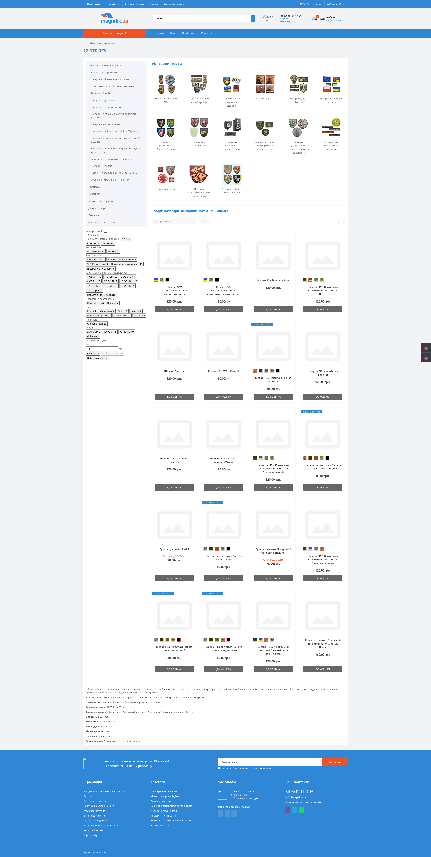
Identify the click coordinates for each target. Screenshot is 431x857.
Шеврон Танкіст (174, 371)
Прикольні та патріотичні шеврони (112, 86)
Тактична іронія (100, 93)
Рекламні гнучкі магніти (164, 815)
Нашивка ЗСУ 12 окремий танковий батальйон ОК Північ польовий (273, 468)
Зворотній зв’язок (93, 830)
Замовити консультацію (286, 20)
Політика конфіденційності (98, 806)
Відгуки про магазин (174, 3)
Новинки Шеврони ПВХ (105, 72)
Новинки (158, 33)
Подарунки (95, 215)
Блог (173, 33)
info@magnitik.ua (296, 797)
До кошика (174, 309)
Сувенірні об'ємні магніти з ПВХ (110, 179)
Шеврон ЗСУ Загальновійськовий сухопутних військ (174, 290)
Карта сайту (90, 835)
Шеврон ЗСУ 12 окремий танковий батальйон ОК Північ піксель (273, 650)
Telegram (294, 810)
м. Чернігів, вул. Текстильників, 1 (304, 802)
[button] (426, 357)
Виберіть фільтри (112, 353)
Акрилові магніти (161, 801)
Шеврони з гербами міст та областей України (113, 115)
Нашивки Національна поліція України (114, 131)
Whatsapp (301, 810)
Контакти (206, 33)
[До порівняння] (193, 239)
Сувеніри (94, 193)
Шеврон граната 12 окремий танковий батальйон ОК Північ (323, 643)
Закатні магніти (160, 825)
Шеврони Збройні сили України (110, 79)
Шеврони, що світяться (105, 100)
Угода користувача (242, 768)
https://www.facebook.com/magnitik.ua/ (220, 813)
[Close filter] (105, 232)
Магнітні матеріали (100, 201)
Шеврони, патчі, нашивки (105, 65)
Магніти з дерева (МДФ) (165, 796)
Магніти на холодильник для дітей (171, 820)
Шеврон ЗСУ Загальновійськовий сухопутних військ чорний (223, 290)
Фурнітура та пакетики (102, 222)
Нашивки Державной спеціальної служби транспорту (116, 150)
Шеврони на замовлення (106, 124)
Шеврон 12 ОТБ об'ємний (224, 371)
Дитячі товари (97, 208)
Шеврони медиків (101, 165)
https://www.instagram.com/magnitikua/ (234, 813)
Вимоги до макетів (94, 815)
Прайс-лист (189, 33)
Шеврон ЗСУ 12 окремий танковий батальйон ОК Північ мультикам (323, 559)
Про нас (154, 3)
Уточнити (108, 243)
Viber (287, 810)
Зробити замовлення (337, 20)
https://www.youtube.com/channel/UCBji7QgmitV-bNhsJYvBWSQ (227, 813)
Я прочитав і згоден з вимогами (246, 768)
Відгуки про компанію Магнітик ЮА (104, 791)
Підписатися (334, 761)
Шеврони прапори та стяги (107, 107)
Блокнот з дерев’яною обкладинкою (171, 806)
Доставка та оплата (134, 3)
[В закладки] (193, 234)
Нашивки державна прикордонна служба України (116, 140)
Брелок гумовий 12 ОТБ (174, 549)
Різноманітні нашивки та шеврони (112, 159)
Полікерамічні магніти (164, 791)
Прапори (94, 186)
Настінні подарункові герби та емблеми (115, 172)
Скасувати (93, 243)
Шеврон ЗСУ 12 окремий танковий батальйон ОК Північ (323, 290)
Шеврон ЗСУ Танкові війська (273, 280)
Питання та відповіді (95, 820)
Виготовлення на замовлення (100, 825)
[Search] (253, 18)
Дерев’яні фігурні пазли (164, 810)
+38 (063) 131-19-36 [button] (299, 791)
